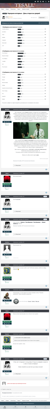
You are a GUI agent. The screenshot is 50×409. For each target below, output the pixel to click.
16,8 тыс (7, 281)
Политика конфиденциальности (28, 403)
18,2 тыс (7, 188)
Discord (29, 301)
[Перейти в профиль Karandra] (7, 295)
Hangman (7, 264)
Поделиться (34, 17)
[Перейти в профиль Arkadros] (7, 248)
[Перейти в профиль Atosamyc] (3, 17)
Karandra (7, 289)
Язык (17, 403)
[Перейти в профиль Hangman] (7, 270)
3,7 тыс (7, 302)
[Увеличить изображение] (30, 130)
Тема (20, 403)
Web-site (37, 301)
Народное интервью (17, 18)
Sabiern (7, 173)
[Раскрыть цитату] (14, 337)
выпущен (18, 199)
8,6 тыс (7, 123)
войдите (9, 102)
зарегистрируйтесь (16, 102)
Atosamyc (7, 109)
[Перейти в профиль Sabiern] (7, 179)
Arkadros (7, 242)
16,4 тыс (7, 256)
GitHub (33, 301)
